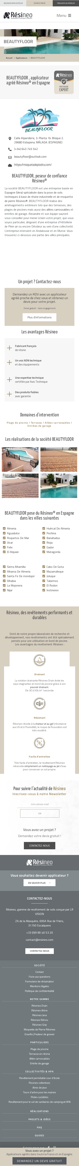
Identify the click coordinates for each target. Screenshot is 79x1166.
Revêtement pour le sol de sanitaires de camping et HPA (40, 1102)
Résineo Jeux (39, 1015)
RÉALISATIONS (39, 1111)
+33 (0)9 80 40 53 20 (39, 932)
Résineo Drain (39, 1005)
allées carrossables (58, 209)
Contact (39, 972)
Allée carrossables (39, 1058)
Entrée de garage (39, 1063)
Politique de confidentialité (39, 991)
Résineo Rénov (39, 1020)
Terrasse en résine (39, 1054)
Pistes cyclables (39, 1097)
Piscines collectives (39, 1083)
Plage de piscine (39, 1049)
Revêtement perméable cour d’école (39, 1078)
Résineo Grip (39, 1025)
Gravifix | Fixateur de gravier (39, 1034)
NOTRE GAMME (39, 999)
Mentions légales (39, 986)
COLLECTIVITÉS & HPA (39, 1071)
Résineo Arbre (39, 1010)
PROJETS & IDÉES (39, 1119)
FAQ (39, 1127)
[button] (64, 15)
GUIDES (39, 1135)
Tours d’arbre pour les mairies (39, 1092)
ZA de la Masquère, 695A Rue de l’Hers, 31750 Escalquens (39, 923)
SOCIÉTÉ (39, 965)
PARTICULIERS (39, 1042)
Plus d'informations (39, 317)
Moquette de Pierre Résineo (39, 1029)
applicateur (57, 875)
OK (39, 813)
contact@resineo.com (39, 939)
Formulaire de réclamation (39, 981)
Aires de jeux (40, 1087)
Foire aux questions (39, 977)
